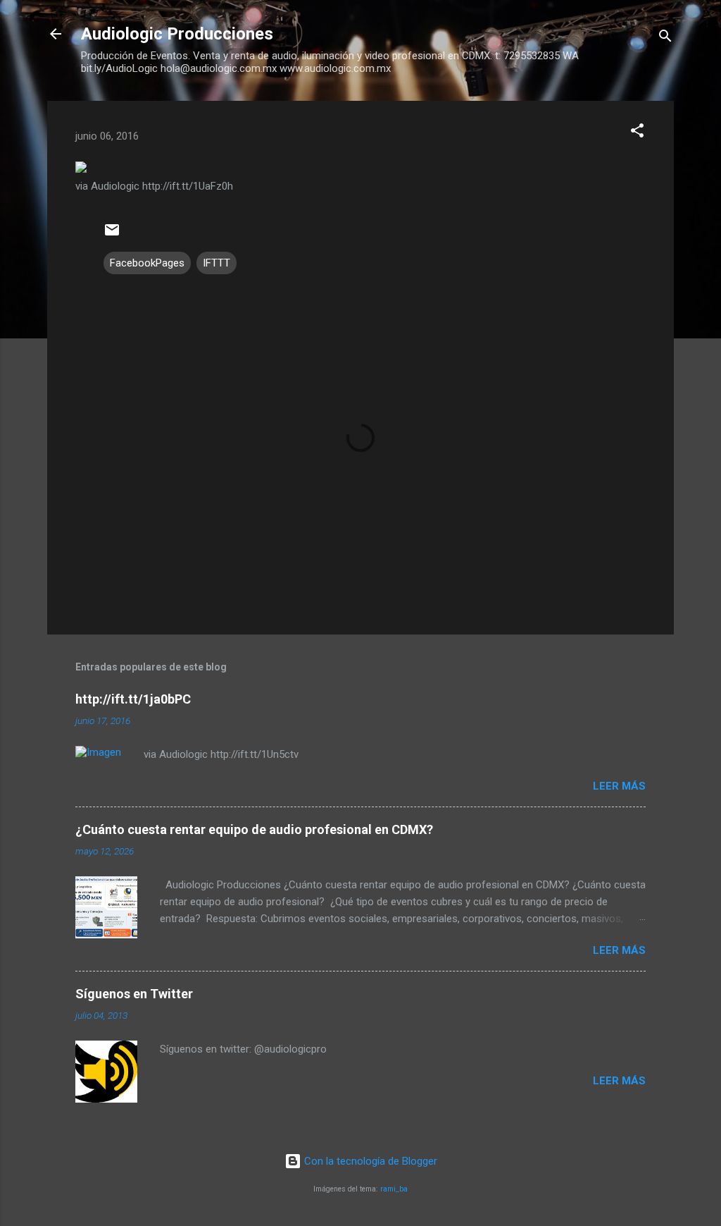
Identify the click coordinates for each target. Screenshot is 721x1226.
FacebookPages (147, 263)
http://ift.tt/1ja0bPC (133, 699)
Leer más (619, 786)
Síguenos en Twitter (134, 993)
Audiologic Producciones (177, 34)
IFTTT (216, 263)
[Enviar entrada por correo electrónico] (112, 234)
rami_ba (394, 1189)
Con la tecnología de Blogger (369, 1161)
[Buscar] (665, 38)
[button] (637, 133)
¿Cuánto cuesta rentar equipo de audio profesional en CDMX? (254, 829)
